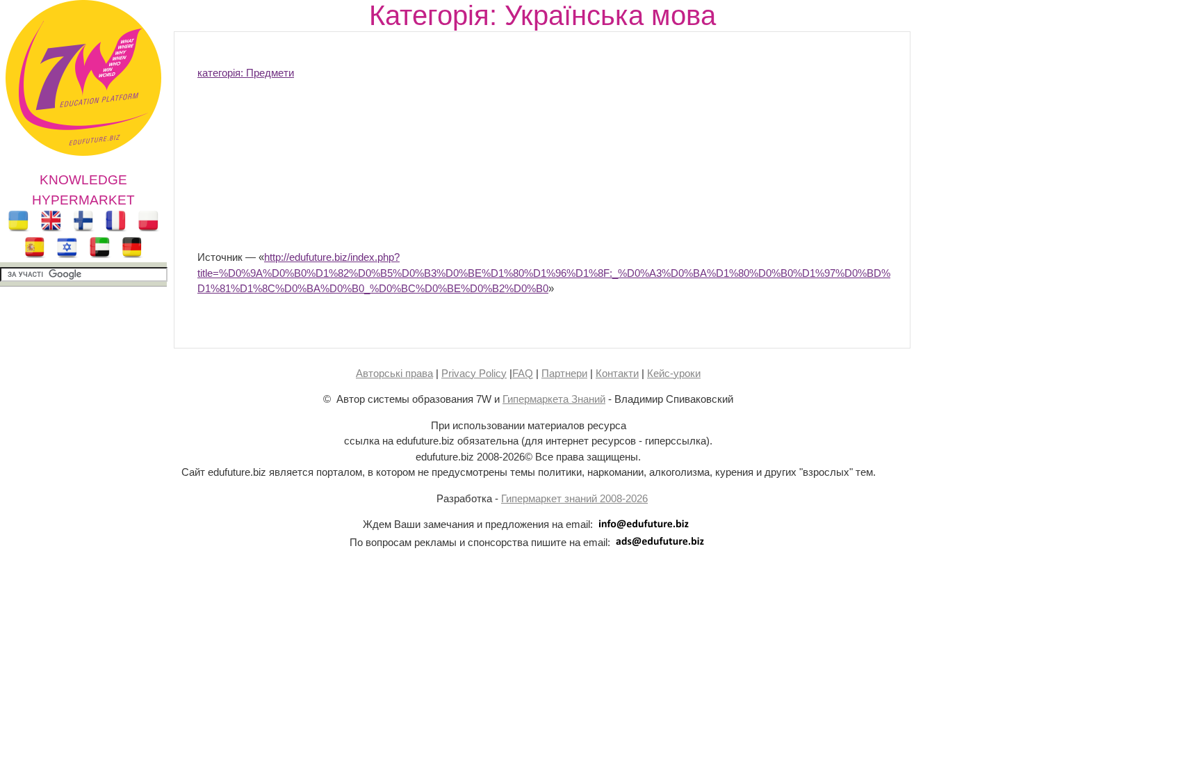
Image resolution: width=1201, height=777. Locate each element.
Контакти (617, 373)
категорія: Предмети (245, 73)
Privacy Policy (474, 373)
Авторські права (394, 373)
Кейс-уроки (674, 373)
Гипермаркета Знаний (554, 399)
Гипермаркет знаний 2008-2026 (574, 498)
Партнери (564, 373)
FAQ (522, 373)
